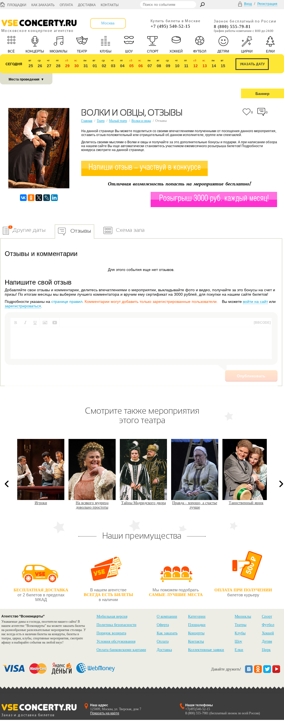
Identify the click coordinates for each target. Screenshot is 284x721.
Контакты (110, 5)
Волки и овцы (141, 121)
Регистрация (267, 4)
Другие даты (28, 230)
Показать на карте (104, 713)
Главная (86, 121)
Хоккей (268, 633)
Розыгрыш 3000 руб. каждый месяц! (214, 199)
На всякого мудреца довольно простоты (40, 505)
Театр (101, 121)
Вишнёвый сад (246, 503)
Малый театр (118, 121)
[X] (39, 197)
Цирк (266, 650)
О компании (167, 616)
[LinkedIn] (54, 197)
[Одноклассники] (31, 197)
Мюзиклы (243, 616)
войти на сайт (255, 301)
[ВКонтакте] (23, 197)
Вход (248, 4)
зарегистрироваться (23, 306)
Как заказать (43, 5)
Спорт (267, 616)
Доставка (87, 5)
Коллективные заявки (206, 650)
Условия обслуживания (116, 641)
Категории (197, 616)
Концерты (196, 633)
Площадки (16, 5)
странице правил (66, 301)
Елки (239, 650)
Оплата (66, 5)
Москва (108, 23)
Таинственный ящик (195, 503)
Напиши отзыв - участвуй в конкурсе (144, 168)
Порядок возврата (111, 633)
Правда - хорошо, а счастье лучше (143, 505)
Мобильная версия (112, 616)
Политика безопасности (116, 625)
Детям (267, 641)
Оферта (163, 625)
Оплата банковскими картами (121, 650)
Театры (240, 625)
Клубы (240, 633)
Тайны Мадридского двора (92, 503)
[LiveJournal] (46, 197)
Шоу (238, 641)
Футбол (268, 625)
